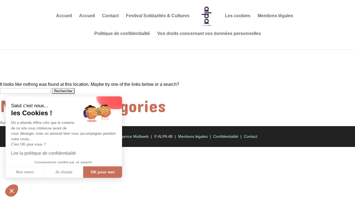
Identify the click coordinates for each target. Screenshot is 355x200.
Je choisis (63, 172)
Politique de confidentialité (122, 34)
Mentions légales (275, 16)
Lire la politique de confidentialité (43, 153)
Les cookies (237, 16)
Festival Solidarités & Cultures (157, 16)
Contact (110, 16)
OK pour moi (103, 172)
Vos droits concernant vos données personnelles (209, 34)
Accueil (64, 16)
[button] (11, 190)
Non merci (25, 172)
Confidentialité (225, 136)
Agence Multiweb (134, 136)
